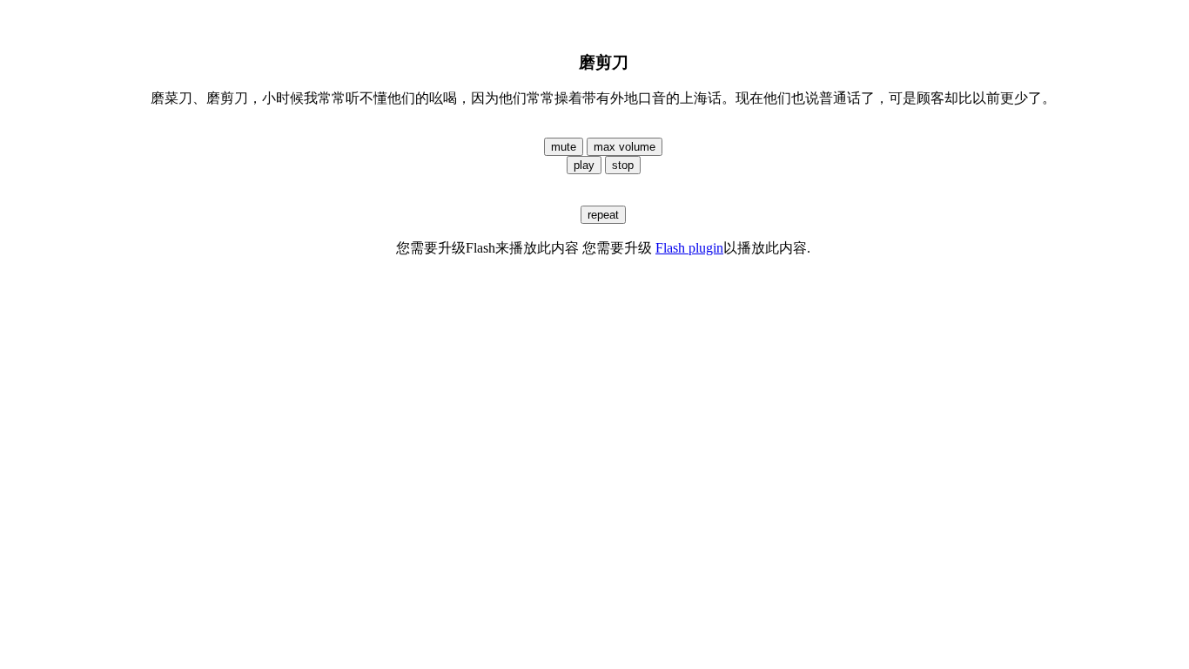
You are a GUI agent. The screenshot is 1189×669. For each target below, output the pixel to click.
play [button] (584, 165)
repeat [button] (603, 214)
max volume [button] (624, 146)
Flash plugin (689, 247)
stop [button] (623, 165)
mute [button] (563, 146)
